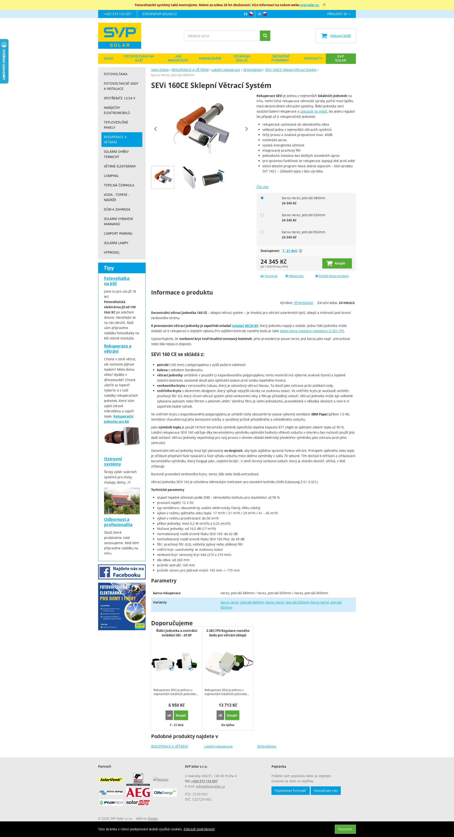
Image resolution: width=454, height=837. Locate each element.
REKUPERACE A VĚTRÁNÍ (169, 746)
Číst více (263, 187)
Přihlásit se (337, 14)
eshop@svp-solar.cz (160, 14)
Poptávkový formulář (290, 790)
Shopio (153, 818)
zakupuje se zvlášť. (314, 111)
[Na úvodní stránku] (122, 36)
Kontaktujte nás (325, 790)
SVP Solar (340, 58)
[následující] (246, 128)
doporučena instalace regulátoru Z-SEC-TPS (312, 331)
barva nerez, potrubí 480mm (242, 602)
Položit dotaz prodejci (334, 276)
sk (259, 14)
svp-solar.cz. (309, 5)
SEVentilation (266, 746)
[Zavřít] (324, 4)
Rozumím (345, 829)
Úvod (108, 58)
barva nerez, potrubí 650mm (287, 602)
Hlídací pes (296, 276)
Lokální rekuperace (218, 746)
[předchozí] (156, 128)
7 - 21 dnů (289, 251)
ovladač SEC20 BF (245, 326)
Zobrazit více (300, 250)
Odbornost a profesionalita (118, 522)
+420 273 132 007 (117, 14)
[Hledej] (265, 36)
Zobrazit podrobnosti (199, 829)
